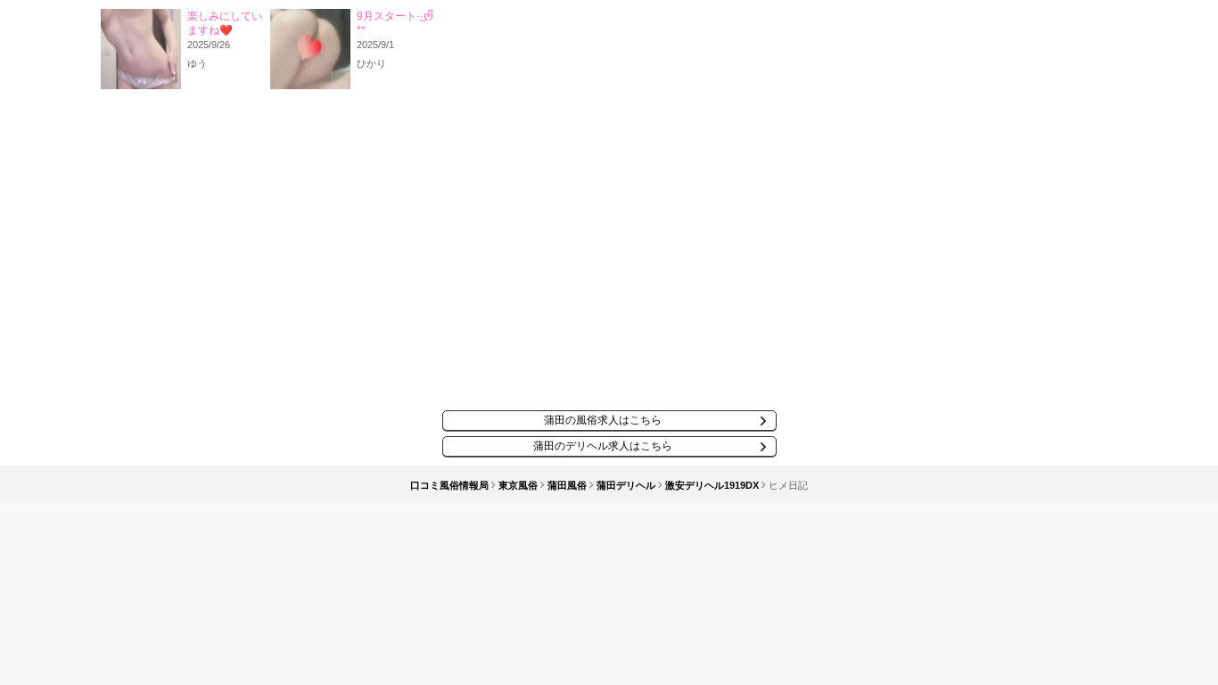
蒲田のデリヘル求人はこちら (602, 446)
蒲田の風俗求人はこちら (603, 420)
